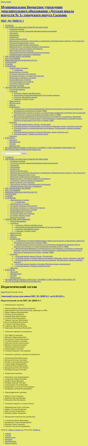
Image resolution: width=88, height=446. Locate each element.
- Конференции (15, 239)
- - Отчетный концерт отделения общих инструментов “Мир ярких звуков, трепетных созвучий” (49, 258)
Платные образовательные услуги (21, 43)
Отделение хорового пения (19, 84)
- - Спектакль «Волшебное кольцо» (26, 229)
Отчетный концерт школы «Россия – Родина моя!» (32, 124)
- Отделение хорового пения (19, 215)
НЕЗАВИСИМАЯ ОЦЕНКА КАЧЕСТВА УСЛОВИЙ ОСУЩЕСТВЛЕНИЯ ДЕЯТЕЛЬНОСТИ (40, 148)
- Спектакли (13, 223)
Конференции (14, 107)
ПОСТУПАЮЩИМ (12, 58)
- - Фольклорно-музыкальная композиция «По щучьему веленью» (38, 227)
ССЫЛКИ (9, 64)
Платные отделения (16, 85)
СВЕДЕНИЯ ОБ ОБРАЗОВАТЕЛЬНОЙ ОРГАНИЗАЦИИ (26, 27)
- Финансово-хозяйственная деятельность (24, 177)
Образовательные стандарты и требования (25, 54)
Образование (14, 35)
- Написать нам (15, 278)
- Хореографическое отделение (20, 212)
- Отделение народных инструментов (23, 206)
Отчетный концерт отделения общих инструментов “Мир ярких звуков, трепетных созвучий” (48, 126)
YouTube (12, 144)
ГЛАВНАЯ (9, 25)
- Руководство (14, 169)
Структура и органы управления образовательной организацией (33, 31)
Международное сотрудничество (21, 51)
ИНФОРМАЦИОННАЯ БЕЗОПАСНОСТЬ (21, 60)
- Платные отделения (17, 217)
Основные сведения (16, 29)
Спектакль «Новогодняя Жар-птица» (27, 93)
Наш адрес (13, 140)
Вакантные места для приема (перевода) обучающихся (29, 47)
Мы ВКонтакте (14, 142)
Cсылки (8, 435)
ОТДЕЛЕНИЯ (10, 66)
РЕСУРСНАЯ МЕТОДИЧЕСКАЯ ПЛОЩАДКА (23, 150)
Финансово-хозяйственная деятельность (24, 45)
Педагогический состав (18, 39)
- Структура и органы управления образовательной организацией (33, 163)
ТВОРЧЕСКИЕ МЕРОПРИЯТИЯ (17, 87)
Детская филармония (17, 89)
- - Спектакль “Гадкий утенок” (25, 231)
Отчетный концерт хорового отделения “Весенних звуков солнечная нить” (41, 132)
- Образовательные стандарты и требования (25, 186)
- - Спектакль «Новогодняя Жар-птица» (28, 225)
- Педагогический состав (18, 171)
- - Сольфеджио (19, 202)
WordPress (36, 430)
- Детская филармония (17, 221)
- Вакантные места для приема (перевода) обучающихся (29, 179)
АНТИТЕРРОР (10, 62)
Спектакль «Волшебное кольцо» (25, 97)
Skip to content (6, 2)
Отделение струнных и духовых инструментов (26, 76)
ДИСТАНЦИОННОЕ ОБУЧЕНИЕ (18, 56)
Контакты (8, 439)
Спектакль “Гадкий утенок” (24, 99)
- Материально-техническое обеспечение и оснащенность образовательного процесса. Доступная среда (47, 173)
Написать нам (14, 146)
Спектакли (13, 91)
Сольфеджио (18, 70)
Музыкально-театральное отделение (22, 78)
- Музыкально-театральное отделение (23, 210)
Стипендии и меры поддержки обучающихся (25, 49)
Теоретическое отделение (18, 68)
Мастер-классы (14, 103)
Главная (8, 433)
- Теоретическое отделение (19, 200)
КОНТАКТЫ (10, 138)
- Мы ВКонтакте (15, 274)
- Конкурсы (13, 268)
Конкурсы (13, 136)
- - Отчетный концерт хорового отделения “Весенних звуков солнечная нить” (42, 264)
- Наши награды (15, 233)
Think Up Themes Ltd (15, 430)
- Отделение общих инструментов (21, 213)
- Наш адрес (13, 272)
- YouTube (13, 276)
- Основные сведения (17, 161)
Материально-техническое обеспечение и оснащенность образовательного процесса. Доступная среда (46, 41)
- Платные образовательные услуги (22, 175)
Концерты (13, 122)
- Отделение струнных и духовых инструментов (27, 208)
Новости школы (11, 443)
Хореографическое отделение (20, 80)
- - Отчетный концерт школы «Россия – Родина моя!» (33, 256)
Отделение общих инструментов (21, 82)
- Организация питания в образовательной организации (30, 184)
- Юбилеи (13, 237)
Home (3, 292)
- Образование (14, 167)
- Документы (14, 165)
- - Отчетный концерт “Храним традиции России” (32, 266)
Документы (13, 33)
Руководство (14, 37)
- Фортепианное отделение (19, 204)
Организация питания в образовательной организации (29, 52)
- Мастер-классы (15, 235)
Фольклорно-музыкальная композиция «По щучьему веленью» (37, 95)
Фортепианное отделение (18, 72)
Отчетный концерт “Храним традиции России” (31, 134)
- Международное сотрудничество (21, 182)
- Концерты (13, 254)
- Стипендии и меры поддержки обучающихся (26, 180)
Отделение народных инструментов (22, 74)
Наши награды (14, 101)
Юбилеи (12, 105)
